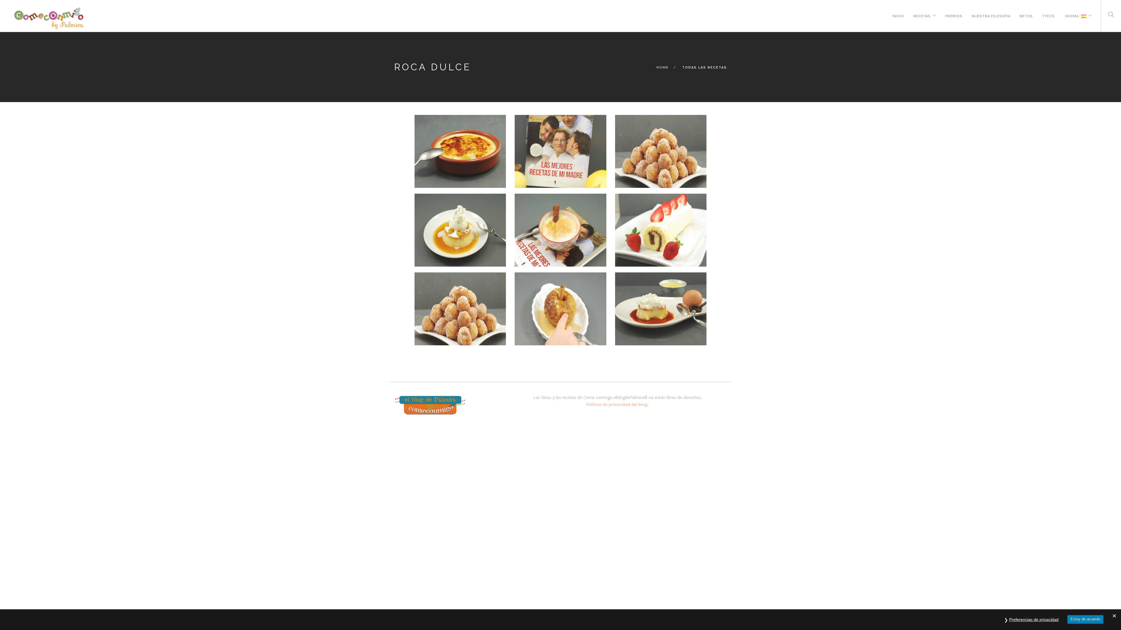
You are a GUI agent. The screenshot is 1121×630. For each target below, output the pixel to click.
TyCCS (1048, 15)
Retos (1026, 15)
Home (663, 67)
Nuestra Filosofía (991, 15)
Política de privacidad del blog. (617, 404)
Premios (953, 15)
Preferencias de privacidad (1034, 619)
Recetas (922, 15)
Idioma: (1072, 15)
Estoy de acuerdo (1085, 619)
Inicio (898, 15)
